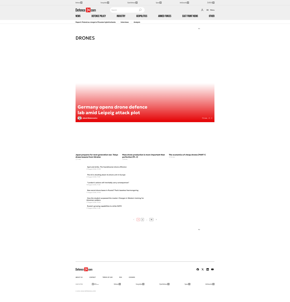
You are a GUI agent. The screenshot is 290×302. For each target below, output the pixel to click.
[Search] (140, 10)
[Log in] (202, 10)
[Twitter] (203, 269)
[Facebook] (198, 269)
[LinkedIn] (207, 269)
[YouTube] (212, 269)
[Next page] (156, 219)
